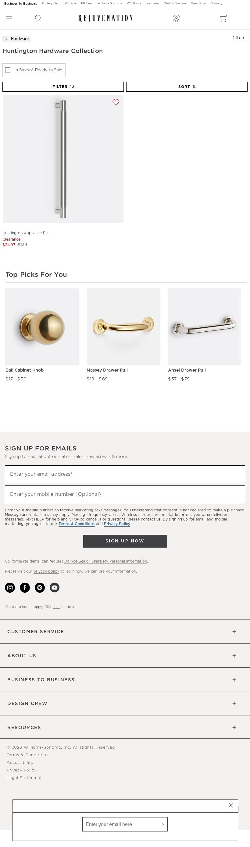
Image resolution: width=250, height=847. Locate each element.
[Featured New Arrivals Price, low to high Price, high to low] (187, 89)
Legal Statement (24, 778)
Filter (60, 87)
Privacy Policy (22, 770)
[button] (38, 18)
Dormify (216, 3)
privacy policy (46, 571)
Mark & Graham (175, 3)
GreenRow (198, 3)
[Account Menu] (177, 18)
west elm (152, 3)
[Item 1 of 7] (62, 159)
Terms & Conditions (27, 755)
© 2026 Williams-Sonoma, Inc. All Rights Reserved (61, 748)
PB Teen (87, 3)
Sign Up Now (125, 541)
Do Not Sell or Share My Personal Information (105, 561)
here (56, 607)
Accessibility (20, 763)
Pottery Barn (51, 3)
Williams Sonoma (110, 3)
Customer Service (35, 632)
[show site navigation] (9, 18)
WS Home (134, 3)
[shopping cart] (224, 18)
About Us (22, 656)
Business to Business (20, 3)
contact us (150, 519)
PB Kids (70, 3)
